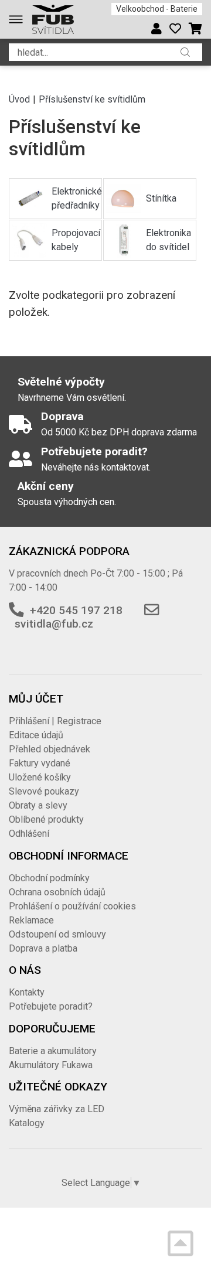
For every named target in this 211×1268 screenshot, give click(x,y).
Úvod (19, 99)
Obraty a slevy (38, 805)
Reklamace (31, 920)
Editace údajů (36, 735)
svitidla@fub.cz (54, 623)
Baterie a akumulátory (53, 1050)
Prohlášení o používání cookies (72, 906)
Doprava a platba (43, 948)
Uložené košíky (40, 777)
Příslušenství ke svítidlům (92, 99)
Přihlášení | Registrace (55, 721)
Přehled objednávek (49, 749)
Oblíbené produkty (46, 819)
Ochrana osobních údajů (57, 892)
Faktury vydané (39, 763)
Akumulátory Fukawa (51, 1065)
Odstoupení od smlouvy (57, 934)
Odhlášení (29, 833)
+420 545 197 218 (76, 610)
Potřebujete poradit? (51, 1006)
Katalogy (27, 1123)
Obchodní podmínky (49, 878)
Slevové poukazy (44, 791)
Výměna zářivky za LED (56, 1108)
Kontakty (27, 992)
